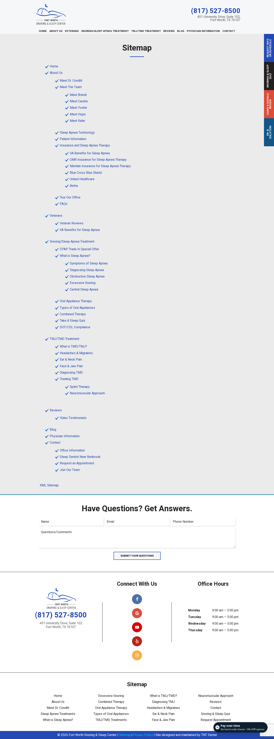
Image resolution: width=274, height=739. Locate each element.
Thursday (195, 630)
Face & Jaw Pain (71, 366)
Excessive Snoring (82, 283)
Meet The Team (71, 87)
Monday (194, 610)
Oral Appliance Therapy (76, 301)
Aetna (74, 185)
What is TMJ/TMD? (163, 695)
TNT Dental (209, 735)
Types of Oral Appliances (77, 307)
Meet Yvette (78, 107)
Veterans (72, 31)
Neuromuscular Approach (87, 393)
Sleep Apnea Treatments (58, 714)
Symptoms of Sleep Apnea (89, 263)
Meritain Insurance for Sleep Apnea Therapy (100, 166)
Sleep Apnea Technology (77, 132)
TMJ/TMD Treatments (111, 720)
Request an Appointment (77, 463)
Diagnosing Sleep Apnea (87, 270)
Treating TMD (69, 379)
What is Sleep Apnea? (75, 255)
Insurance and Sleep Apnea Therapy (85, 145)
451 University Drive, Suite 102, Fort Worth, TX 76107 (218, 18)
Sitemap (125, 735)
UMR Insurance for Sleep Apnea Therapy (98, 159)
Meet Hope (78, 114)
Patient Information (73, 139)
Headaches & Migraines (76, 353)
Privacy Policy (143, 735)
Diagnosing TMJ (163, 701)
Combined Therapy (73, 314)
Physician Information (203, 31)
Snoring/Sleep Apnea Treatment (105, 31)
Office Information (72, 450)
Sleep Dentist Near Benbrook (80, 456)
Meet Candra (79, 101)
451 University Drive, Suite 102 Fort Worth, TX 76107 (61, 625)
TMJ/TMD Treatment (146, 31)
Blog (180, 31)
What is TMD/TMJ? (73, 346)
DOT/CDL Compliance (75, 327)
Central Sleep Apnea (84, 289)
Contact (228, 31)
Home (43, 31)
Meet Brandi (78, 95)
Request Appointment (216, 720)
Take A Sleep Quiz (72, 320)
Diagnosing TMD (71, 372)
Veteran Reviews (71, 223)
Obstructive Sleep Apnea (87, 276)
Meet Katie (77, 120)
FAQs (63, 203)
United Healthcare (82, 179)
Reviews (169, 31)
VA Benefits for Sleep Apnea (90, 153)
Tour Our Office (70, 197)
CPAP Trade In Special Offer (79, 249)
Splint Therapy (80, 386)
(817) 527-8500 (215, 11)
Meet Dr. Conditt (71, 80)
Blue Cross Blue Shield (86, 172)
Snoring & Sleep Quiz (215, 714)
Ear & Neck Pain (71, 359)
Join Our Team (70, 470)
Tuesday (194, 617)
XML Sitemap (49, 485)
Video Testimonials (73, 418)
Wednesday (197, 623)
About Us (55, 31)
